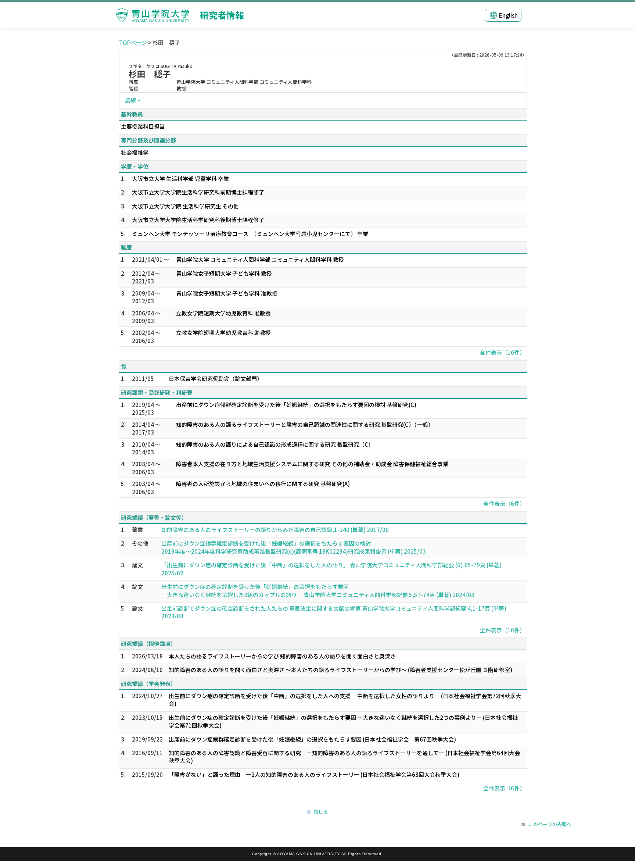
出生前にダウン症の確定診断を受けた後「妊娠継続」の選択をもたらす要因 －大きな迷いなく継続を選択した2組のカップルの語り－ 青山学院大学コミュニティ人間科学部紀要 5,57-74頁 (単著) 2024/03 (317, 590)
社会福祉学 (134, 152)
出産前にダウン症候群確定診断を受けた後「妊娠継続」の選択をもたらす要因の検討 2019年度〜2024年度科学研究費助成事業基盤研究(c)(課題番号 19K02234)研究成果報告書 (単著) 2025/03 (293, 547)
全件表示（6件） (504, 503)
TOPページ (133, 42)
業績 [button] (130, 100)
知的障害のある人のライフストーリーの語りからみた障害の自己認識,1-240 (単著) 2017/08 (275, 529)
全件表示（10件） (502, 352)
